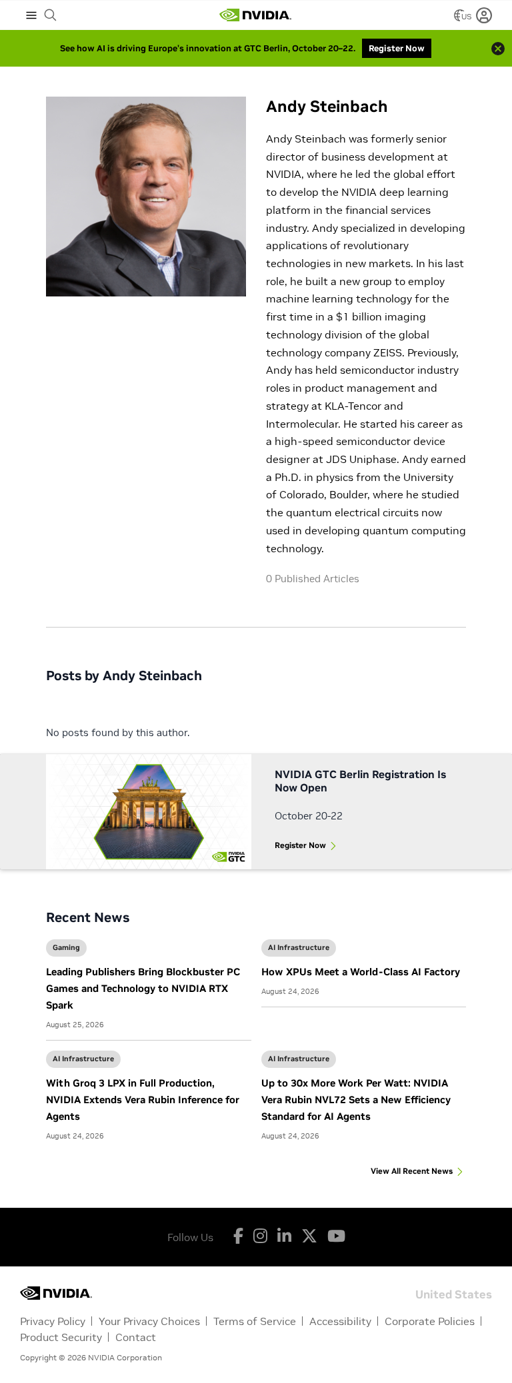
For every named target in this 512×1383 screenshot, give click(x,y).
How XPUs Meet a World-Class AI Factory (360, 971)
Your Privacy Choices (149, 1321)
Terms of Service (254, 1321)
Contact (135, 1337)
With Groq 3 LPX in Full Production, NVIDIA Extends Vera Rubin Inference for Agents (142, 1100)
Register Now (300, 845)
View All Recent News (412, 1171)
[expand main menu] (31, 15)
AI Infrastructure (298, 947)
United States (453, 1293)
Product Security (61, 1337)
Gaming (66, 947)
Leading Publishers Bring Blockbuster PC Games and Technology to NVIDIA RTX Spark (143, 988)
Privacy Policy (52, 1321)
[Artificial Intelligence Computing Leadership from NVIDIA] (255, 15)
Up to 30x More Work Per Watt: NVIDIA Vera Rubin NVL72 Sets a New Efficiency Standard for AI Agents (356, 1100)
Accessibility (340, 1321)
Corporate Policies (430, 1321)
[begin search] (51, 15)
